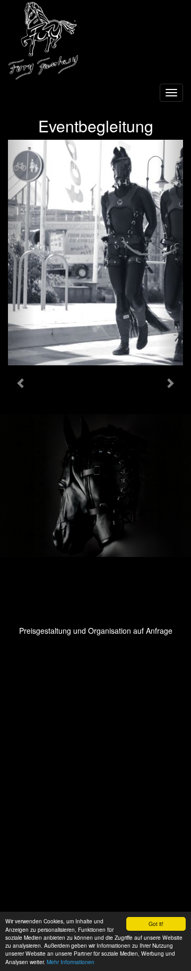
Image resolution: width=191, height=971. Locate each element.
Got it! (156, 924)
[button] (21, 382)
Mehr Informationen (70, 962)
